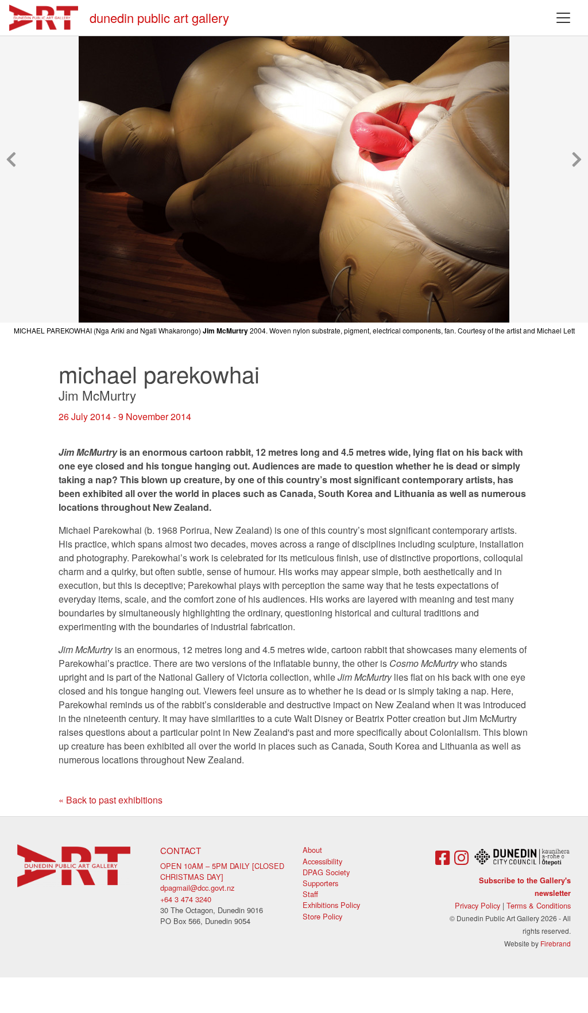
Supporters (320, 883)
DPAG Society (326, 872)
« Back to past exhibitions (111, 799)
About (312, 849)
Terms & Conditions (538, 905)
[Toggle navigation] (563, 18)
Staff (310, 893)
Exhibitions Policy (331, 904)
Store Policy (322, 916)
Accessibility (322, 861)
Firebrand (555, 943)
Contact (180, 850)
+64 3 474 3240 (185, 899)
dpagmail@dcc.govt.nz (197, 887)
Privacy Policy (477, 905)
